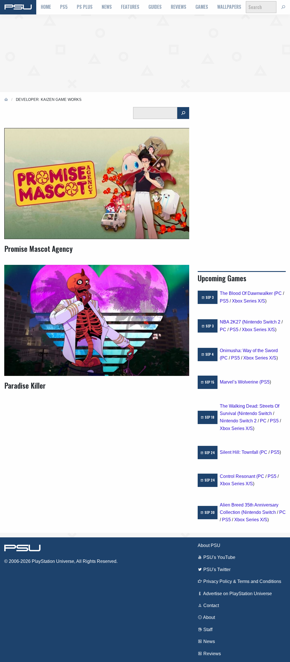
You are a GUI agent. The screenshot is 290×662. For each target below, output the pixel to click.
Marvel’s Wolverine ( (240, 382)
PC (278, 293)
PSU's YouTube (218, 557)
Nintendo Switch (255, 413)
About (208, 617)
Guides (155, 6)
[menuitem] (46, 7)
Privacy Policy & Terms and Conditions (241, 581)
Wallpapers (229, 6)
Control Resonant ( (239, 476)
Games (201, 6)
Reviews (178, 6)
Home (46, 6)
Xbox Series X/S (248, 301)
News (107, 6)
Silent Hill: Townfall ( (240, 452)
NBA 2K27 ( (232, 322)
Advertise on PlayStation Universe (237, 593)
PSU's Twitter (216, 569)
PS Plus (85, 6)
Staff (207, 629)
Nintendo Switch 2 (262, 322)
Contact (210, 605)
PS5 (64, 6)
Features (130, 6)
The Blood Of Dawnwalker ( (247, 293)
